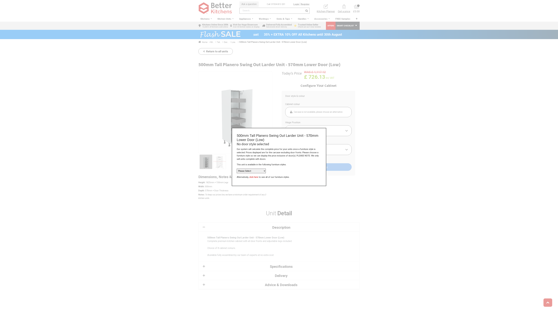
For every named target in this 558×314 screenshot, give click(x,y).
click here (253, 177)
